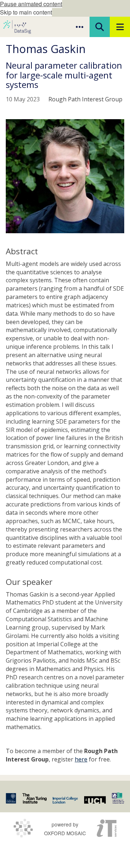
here (81, 759)
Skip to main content (26, 12)
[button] (79, 27)
